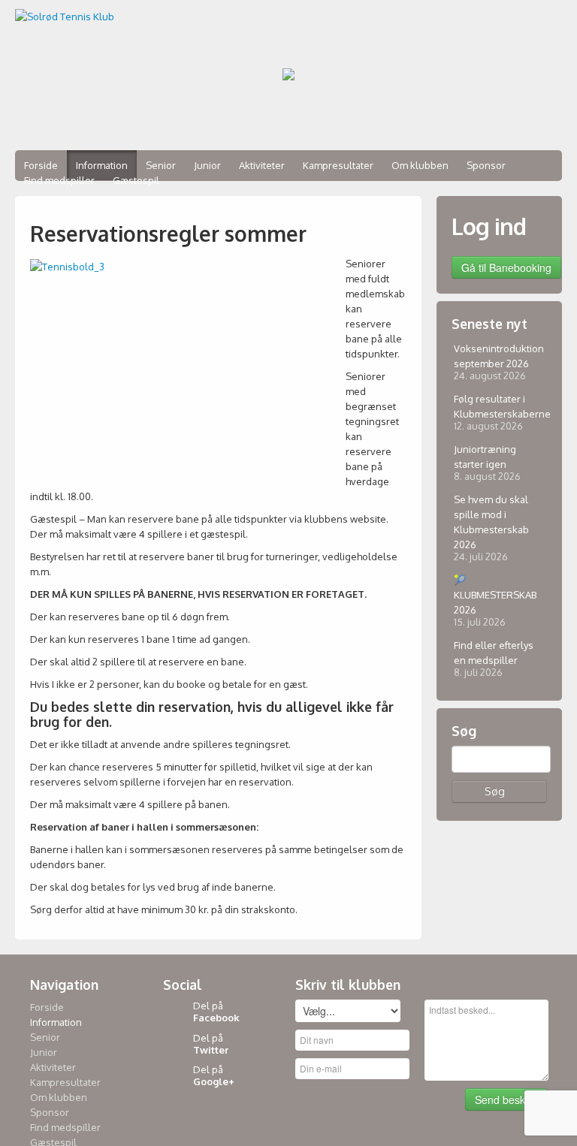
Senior (45, 1037)
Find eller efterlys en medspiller (493, 652)
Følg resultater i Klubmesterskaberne (496, 406)
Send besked (506, 1099)
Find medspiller (59, 180)
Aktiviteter (262, 165)
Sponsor (486, 165)
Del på (216, 1012)
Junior (207, 165)
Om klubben (420, 165)
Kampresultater (338, 165)
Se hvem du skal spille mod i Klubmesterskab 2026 (491, 521)
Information (56, 1022)
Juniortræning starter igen (485, 456)
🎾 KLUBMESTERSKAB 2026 (495, 595)
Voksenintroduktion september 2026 (496, 355)
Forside (47, 1007)
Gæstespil (136, 180)
